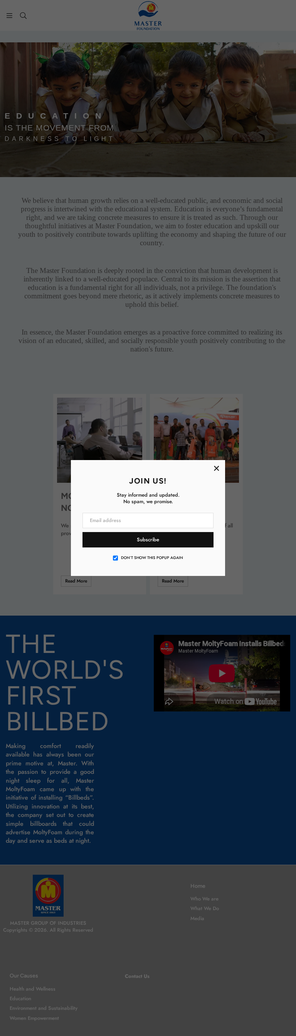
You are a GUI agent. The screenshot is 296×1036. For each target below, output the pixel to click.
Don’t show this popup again (152, 558)
